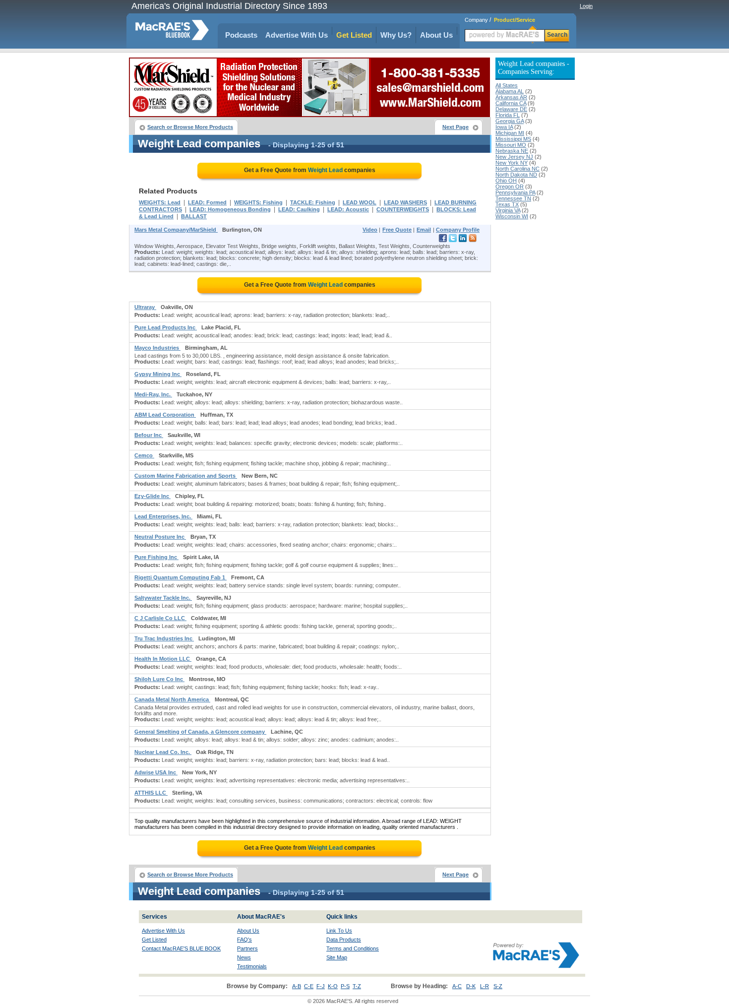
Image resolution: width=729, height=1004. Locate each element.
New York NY (511, 163)
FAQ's (244, 939)
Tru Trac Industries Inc (164, 638)
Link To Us (339, 931)
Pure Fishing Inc (156, 557)
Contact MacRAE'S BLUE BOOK (181, 948)
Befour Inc (148, 435)
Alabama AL (509, 91)
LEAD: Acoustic (348, 209)
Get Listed (354, 35)
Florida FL (507, 115)
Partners (247, 948)
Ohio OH (506, 181)
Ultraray (145, 307)
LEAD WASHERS (405, 202)
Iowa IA (504, 127)
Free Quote (397, 230)
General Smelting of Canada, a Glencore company (200, 732)
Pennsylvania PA (515, 192)
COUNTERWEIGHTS (402, 209)
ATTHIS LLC (151, 793)
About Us (436, 35)
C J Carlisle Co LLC (160, 618)
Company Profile (458, 230)
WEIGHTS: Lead (160, 202)
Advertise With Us (296, 35)
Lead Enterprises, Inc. (163, 516)
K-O (333, 986)
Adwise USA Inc (156, 772)
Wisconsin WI (511, 216)
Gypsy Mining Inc (158, 374)
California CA (510, 103)
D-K (471, 986)
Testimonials (252, 966)
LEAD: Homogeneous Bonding (230, 209)
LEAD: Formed (207, 202)
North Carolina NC (517, 169)
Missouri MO (510, 145)
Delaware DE (511, 109)
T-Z (357, 986)
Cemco (144, 455)
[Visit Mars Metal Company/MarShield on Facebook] (443, 240)
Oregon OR (509, 186)
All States (506, 85)
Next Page (455, 127)
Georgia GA (509, 121)
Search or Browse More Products (190, 127)
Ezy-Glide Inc (152, 496)
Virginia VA (507, 210)
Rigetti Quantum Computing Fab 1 (180, 577)
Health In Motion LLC (162, 659)
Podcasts (241, 35)
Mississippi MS (513, 139)
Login (586, 6)
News (244, 957)
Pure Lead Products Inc (165, 327)
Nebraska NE (511, 151)
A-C (457, 986)
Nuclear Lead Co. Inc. (162, 752)
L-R (484, 986)
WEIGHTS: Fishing (258, 202)
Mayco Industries (157, 348)
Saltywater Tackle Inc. (163, 598)
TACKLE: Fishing (312, 202)
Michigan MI (509, 133)
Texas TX (507, 204)
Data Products (343, 939)
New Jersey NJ (514, 157)
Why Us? (396, 35)
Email (424, 230)
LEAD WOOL (359, 202)
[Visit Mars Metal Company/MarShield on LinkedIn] (463, 240)
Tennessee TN (513, 198)
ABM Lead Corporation (165, 415)
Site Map (336, 957)
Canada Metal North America (172, 699)
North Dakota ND (516, 175)
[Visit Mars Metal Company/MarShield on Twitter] (453, 240)
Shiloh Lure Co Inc (159, 679)
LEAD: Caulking (299, 209)
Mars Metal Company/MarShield (176, 230)
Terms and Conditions (352, 948)
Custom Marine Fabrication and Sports (185, 476)
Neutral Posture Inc (160, 537)
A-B (296, 986)
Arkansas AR (511, 97)
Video (370, 230)
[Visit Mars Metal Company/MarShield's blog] (473, 240)
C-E (308, 986)
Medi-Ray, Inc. (153, 394)
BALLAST (194, 216)
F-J (320, 986)
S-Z (497, 986)
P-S (345, 986)
